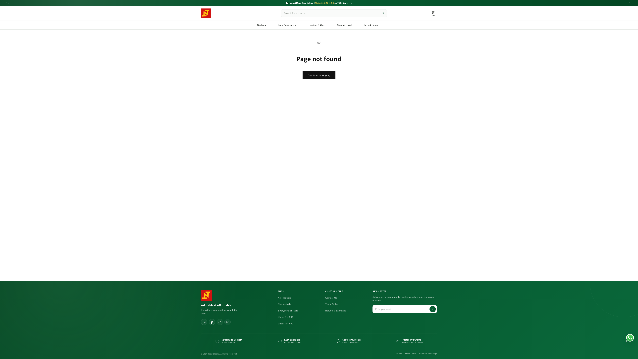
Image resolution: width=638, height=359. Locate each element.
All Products (284, 298)
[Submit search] (383, 13)
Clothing (261, 25)
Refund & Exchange (335, 310)
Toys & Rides (371, 25)
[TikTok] (220, 322)
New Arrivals (284, 304)
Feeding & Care (317, 25)
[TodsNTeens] (206, 13)
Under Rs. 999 (285, 323)
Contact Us (331, 298)
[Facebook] (212, 322)
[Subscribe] (432, 309)
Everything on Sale (288, 310)
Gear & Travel (344, 25)
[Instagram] (204, 322)
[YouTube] (227, 322)
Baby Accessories (287, 25)
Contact (398, 354)
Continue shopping (319, 75)
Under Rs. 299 (285, 317)
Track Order (331, 304)
